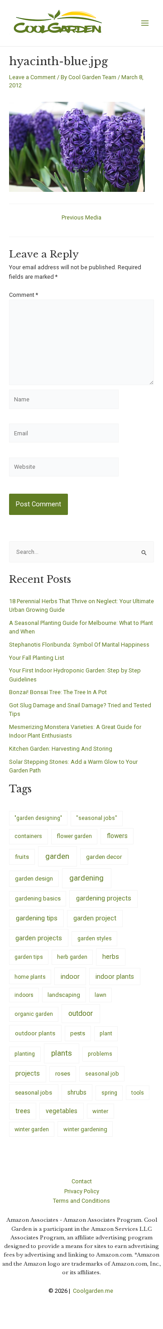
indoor (70, 976)
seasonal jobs (33, 1092)
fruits (22, 856)
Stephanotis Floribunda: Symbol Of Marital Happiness (79, 644)
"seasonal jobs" (96, 818)
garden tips (28, 957)
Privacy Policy (81, 1191)
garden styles (94, 938)
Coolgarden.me (94, 1290)
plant (106, 1033)
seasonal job (102, 1073)
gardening (86, 877)
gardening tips (37, 918)
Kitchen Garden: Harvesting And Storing (60, 748)
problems (100, 1054)
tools (137, 1093)
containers (28, 836)
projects (27, 1073)
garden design (34, 878)
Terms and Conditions (81, 1200)
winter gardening (85, 1129)
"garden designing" (38, 818)
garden (57, 856)
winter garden (31, 1129)
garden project (94, 918)
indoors (24, 995)
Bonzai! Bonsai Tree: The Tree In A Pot (58, 692)
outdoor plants (35, 1033)
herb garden (72, 956)
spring (109, 1092)
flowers (117, 835)
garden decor (104, 856)
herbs (110, 957)
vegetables (61, 1111)
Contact (82, 1181)
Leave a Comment (32, 77)
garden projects (38, 938)
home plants (30, 977)
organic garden (33, 1014)
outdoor (80, 1013)
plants (61, 1052)
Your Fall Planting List (36, 657)
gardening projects (103, 898)
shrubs (76, 1092)
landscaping (64, 994)
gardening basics (38, 898)
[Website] (64, 468)
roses (62, 1073)
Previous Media (81, 218)
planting (24, 1053)
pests (77, 1033)
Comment (23, 294)
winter (100, 1111)
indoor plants (115, 976)
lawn (100, 995)
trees (22, 1111)
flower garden (74, 836)
